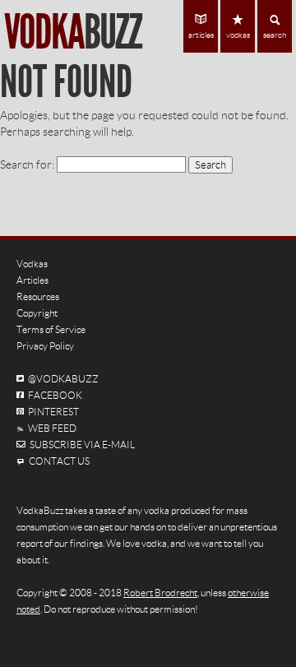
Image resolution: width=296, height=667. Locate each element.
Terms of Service (51, 329)
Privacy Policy (45, 345)
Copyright (37, 313)
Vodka (72, 32)
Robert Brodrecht (160, 592)
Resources (37, 296)
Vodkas (32, 263)
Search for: (27, 164)
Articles (32, 280)
